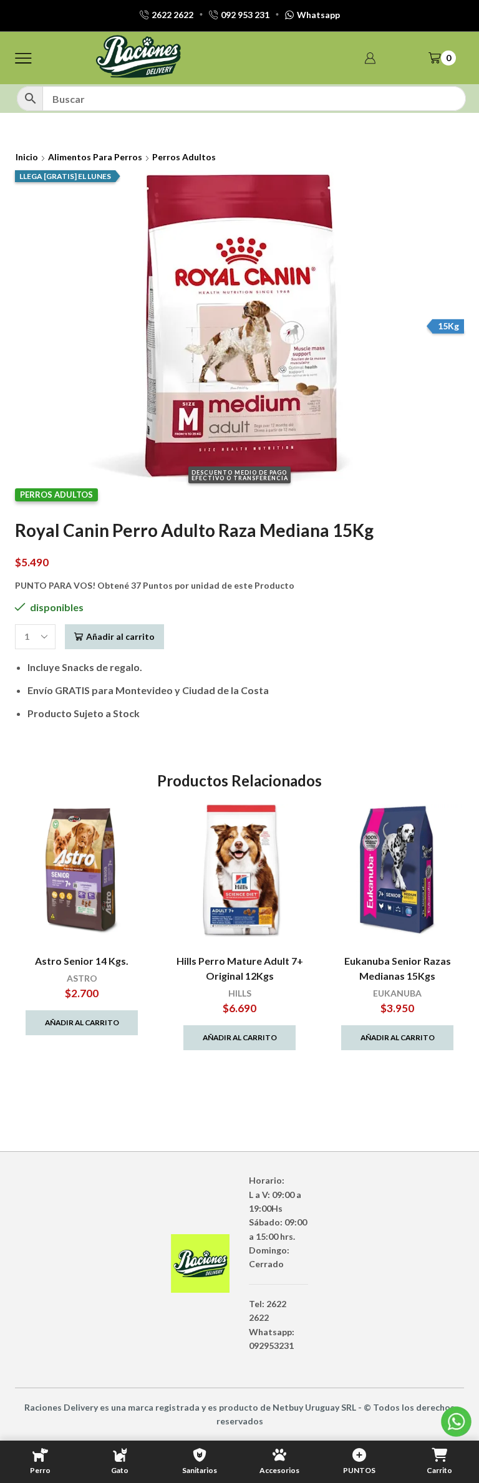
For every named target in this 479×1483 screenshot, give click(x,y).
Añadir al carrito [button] (82, 1022)
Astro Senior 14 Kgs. (81, 961)
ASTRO (82, 978)
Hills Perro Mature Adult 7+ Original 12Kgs (240, 968)
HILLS (239, 993)
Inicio (27, 157)
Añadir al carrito (120, 636)
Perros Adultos (184, 157)
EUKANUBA (397, 993)
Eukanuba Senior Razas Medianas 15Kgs (397, 968)
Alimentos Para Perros (95, 157)
